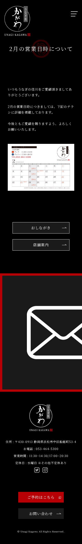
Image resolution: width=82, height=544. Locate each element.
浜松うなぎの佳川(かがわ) (17, 21)
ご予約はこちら (41, 497)
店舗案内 (41, 244)
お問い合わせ (41, 513)
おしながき (41, 227)
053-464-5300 (47, 449)
